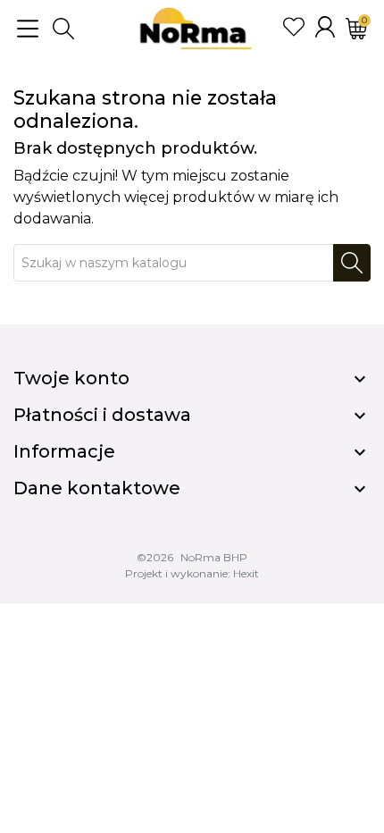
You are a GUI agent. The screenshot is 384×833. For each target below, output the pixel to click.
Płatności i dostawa (102, 414)
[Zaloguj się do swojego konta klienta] (325, 27)
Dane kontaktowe (96, 488)
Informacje (64, 451)
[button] (63, 28)
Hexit (246, 573)
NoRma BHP (213, 557)
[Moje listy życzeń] (294, 27)
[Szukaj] (352, 263)
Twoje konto (71, 378)
